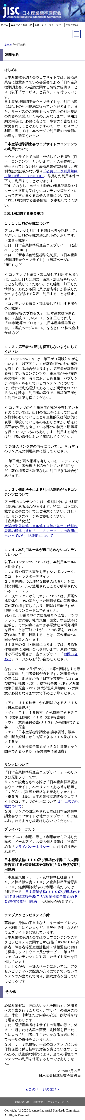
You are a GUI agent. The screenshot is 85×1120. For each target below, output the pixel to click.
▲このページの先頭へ (42, 1089)
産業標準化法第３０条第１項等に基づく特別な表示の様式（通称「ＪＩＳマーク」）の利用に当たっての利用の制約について (41, 531)
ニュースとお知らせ (21, 24)
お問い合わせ (22, 1102)
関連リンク (41, 24)
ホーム (4, 24)
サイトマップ (56, 24)
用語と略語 (72, 24)
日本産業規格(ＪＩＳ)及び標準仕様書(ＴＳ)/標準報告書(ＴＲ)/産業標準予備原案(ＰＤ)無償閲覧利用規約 (42, 896)
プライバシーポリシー (32, 846)
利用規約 (38, 1102)
